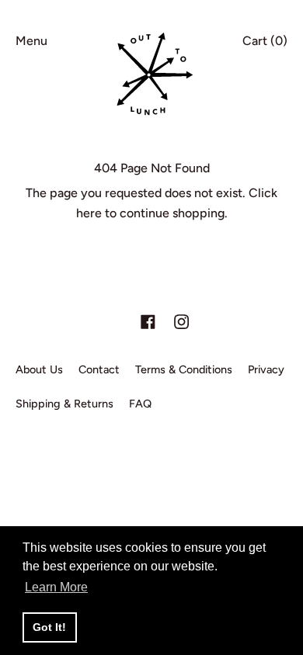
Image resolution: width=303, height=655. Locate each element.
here (89, 213)
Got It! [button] (49, 627)
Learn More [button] (56, 587)
